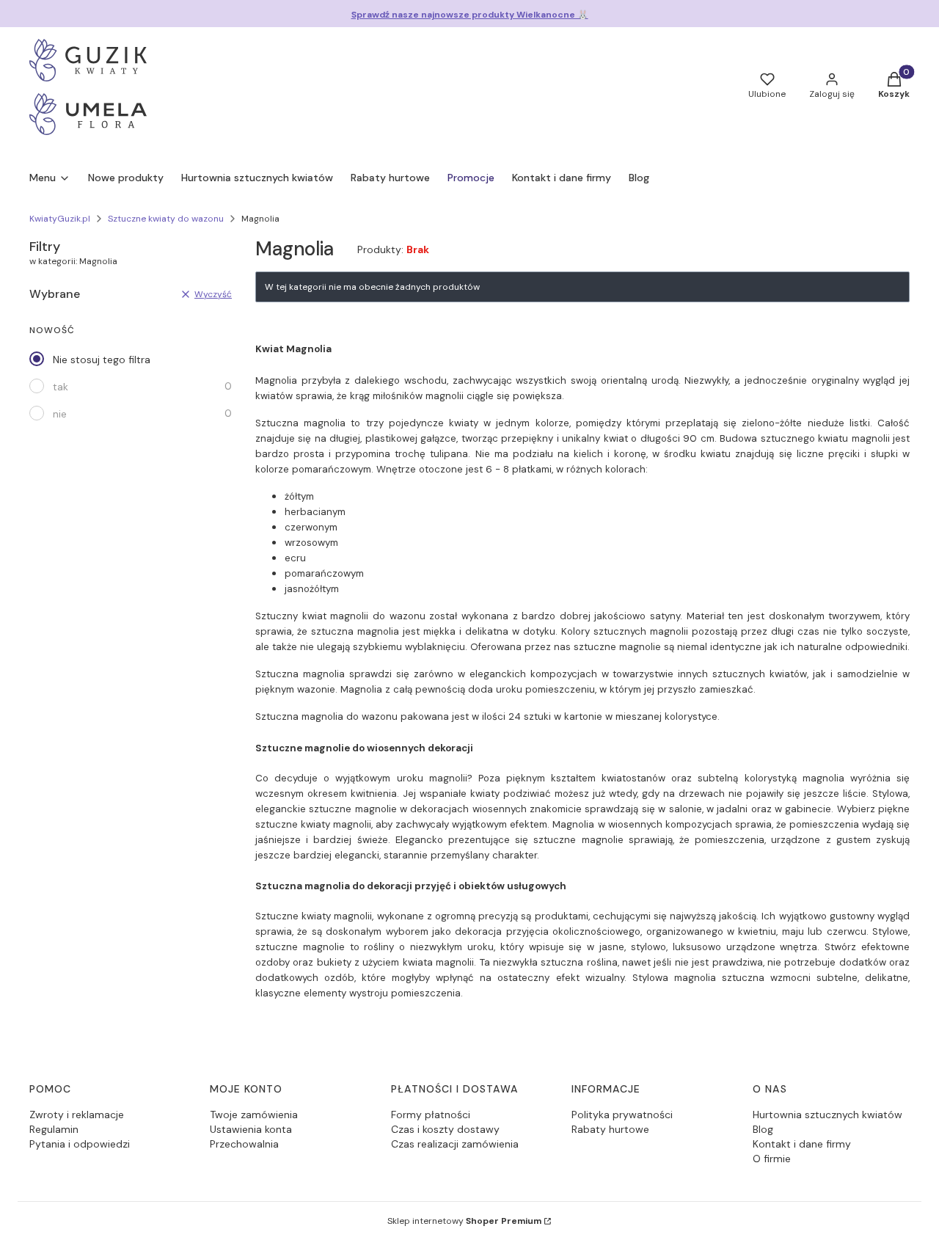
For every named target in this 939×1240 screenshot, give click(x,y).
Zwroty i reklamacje (76, 1114)
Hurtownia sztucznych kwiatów (827, 1114)
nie (60, 413)
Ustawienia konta (251, 1129)
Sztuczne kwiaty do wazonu (166, 219)
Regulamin (53, 1129)
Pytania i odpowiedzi (79, 1143)
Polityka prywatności (622, 1114)
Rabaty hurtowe (610, 1129)
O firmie (772, 1158)
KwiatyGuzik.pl (59, 219)
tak (60, 386)
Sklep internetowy (464, 1221)
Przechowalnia (244, 1143)
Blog (763, 1129)
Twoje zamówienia (254, 1114)
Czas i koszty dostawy (445, 1129)
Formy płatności (430, 1114)
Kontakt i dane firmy (802, 1143)
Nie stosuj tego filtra (101, 359)
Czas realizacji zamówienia (455, 1143)
